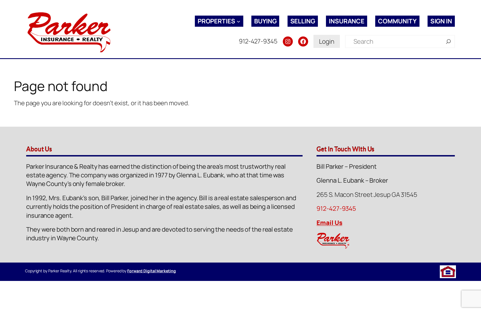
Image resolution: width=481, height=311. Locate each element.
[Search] (448, 41)
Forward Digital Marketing (151, 270)
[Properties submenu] (238, 21)
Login (326, 41)
